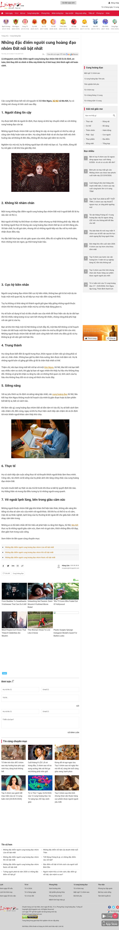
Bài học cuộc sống (104, 892)
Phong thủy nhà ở (55, 896)
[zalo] (13, 566)
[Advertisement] (35, 82)
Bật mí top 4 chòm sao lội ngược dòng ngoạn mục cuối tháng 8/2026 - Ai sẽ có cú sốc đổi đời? (102, 159)
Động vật (106, 121)
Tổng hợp (106, 143)
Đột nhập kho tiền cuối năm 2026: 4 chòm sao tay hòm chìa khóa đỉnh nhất (102, 246)
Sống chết (90, 143)
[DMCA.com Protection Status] (30, 918)
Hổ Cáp (73, 28)
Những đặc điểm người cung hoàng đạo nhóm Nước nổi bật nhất (30, 557)
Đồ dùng (106, 126)
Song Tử (25, 28)
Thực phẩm (90, 139)
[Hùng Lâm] (59, 566)
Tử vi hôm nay (89, 90)
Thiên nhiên (90, 130)
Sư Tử (44, 28)
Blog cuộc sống (80, 13)
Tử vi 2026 (28, 888)
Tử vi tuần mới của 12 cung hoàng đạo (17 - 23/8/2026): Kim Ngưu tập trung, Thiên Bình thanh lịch (102, 286)
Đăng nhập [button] (115, 3)
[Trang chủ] (2, 13)
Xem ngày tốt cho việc (8, 896)
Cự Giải (34, 28)
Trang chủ (4, 36)
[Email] (18, 566)
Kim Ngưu (16, 28)
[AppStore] (110, 926)
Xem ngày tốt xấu (6, 888)
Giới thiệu (25, 926)
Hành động (107, 130)
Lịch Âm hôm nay (6, 892)
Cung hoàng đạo (33, 13)
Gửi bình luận (73, 732)
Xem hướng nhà (55, 888)
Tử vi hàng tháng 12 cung (93, 95)
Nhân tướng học (57, 13)
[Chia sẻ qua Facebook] (3, 566)
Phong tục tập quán (105, 888)
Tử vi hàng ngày (30, 892)
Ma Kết (95, 28)
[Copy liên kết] (22, 566)
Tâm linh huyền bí (104, 896)
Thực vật (89, 121)
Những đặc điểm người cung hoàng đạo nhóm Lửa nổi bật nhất (29, 547)
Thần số (91, 13)
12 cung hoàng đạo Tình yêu (94, 79)
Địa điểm (106, 139)
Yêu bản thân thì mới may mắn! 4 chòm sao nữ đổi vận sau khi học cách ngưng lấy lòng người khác (102, 233)
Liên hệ (61, 926)
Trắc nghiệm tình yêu (91, 84)
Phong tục (100, 13)
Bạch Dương (6, 28)
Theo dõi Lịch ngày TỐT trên (56, 54)
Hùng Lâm (65, 565)
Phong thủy (45, 13)
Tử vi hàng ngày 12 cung (110, 7)
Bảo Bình (105, 28)
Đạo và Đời (69, 13)
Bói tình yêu (78, 896)
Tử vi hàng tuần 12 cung (93, 101)
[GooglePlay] (110, 918)
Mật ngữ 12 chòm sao (92, 73)
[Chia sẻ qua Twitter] (8, 566)
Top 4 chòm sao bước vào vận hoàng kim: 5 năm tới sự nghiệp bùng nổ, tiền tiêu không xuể (101, 260)
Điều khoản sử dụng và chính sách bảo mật (43, 926)
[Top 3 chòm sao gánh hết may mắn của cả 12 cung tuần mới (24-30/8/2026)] (13, 782)
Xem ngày (9, 13)
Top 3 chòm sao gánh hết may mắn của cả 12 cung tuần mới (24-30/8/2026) (11, 796)
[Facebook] (109, 908)
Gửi (77, 706)
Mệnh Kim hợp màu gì (57, 900)
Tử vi (16, 13)
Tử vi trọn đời (29, 896)
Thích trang (91, 338)
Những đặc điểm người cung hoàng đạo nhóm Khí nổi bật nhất (29, 552)
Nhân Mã (84, 28)
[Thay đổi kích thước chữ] (43, 54)
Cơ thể (88, 126)
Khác (108, 13)
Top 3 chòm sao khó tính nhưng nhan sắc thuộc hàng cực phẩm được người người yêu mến (101, 273)
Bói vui (22, 13)
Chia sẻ (112, 338)
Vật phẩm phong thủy (57, 892)
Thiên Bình (63, 28)
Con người (107, 135)
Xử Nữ (53, 28)
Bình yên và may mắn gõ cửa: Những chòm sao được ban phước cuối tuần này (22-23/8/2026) (102, 173)
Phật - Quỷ (90, 135)
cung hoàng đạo (59, 394)
